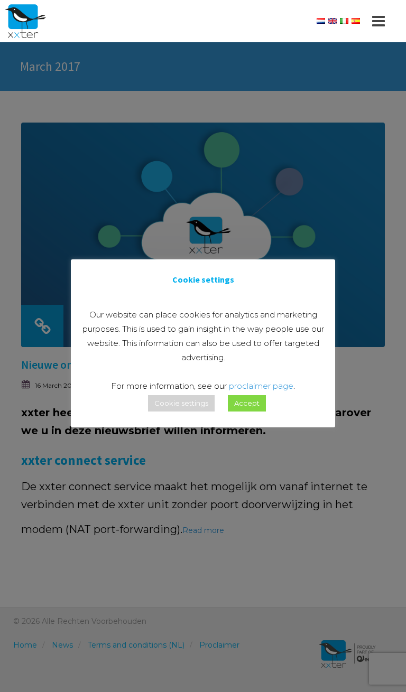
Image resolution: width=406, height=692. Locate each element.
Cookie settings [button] (181, 403)
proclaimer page (261, 386)
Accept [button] (247, 403)
